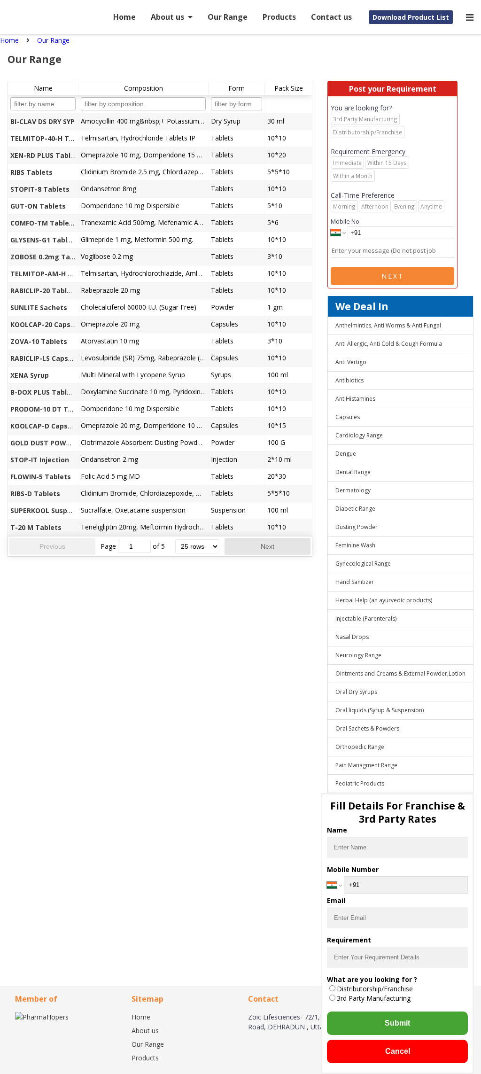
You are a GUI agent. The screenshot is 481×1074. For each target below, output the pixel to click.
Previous (52, 546)
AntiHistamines (355, 399)
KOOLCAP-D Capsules (46, 425)
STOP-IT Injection (39, 459)
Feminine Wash (355, 545)
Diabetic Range (355, 509)
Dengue (345, 454)
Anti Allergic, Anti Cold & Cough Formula (388, 344)
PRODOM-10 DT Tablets (50, 409)
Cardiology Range (359, 435)
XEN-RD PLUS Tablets (46, 155)
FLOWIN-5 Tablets (40, 476)
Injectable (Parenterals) (365, 619)
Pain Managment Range (366, 765)
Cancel (397, 1051)
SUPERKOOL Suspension (50, 510)
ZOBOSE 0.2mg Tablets (48, 256)
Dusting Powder (356, 527)
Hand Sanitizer (354, 582)
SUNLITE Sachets (38, 307)
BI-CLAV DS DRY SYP (42, 121)
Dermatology (353, 490)
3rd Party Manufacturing (374, 998)
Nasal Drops (352, 637)
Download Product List (410, 17)
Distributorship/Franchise (375, 988)
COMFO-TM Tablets (43, 222)
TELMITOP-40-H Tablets (50, 138)
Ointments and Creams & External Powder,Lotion (400, 673)
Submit (397, 1023)
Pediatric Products (359, 783)
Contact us (331, 17)
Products (279, 17)
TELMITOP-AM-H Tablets (52, 273)
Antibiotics (349, 380)
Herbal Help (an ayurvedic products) (383, 600)
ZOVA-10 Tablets (38, 341)
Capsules (347, 417)
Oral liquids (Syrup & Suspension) (379, 710)
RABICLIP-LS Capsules (46, 358)
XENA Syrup (29, 375)
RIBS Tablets (31, 172)
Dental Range (353, 472)
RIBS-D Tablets (35, 493)
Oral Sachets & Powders (367, 728)
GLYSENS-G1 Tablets (44, 239)
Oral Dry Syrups (356, 692)
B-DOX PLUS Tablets (44, 392)
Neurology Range (358, 655)
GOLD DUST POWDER (44, 442)
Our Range (228, 17)
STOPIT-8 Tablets (40, 189)
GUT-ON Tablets (38, 206)
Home (124, 17)
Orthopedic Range (359, 747)
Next (267, 546)
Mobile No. (346, 221)
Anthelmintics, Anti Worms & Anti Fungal (388, 325)
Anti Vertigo (350, 362)
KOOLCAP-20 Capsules (47, 324)
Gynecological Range (363, 564)
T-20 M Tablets (36, 527)
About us (167, 17)
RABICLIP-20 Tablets (44, 290)
